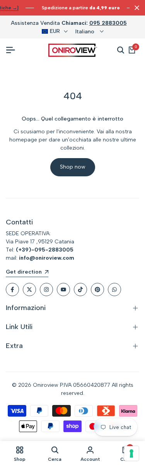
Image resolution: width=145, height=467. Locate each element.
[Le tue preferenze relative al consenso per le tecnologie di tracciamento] (131, 453)
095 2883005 (108, 23)
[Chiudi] (135, 8)
